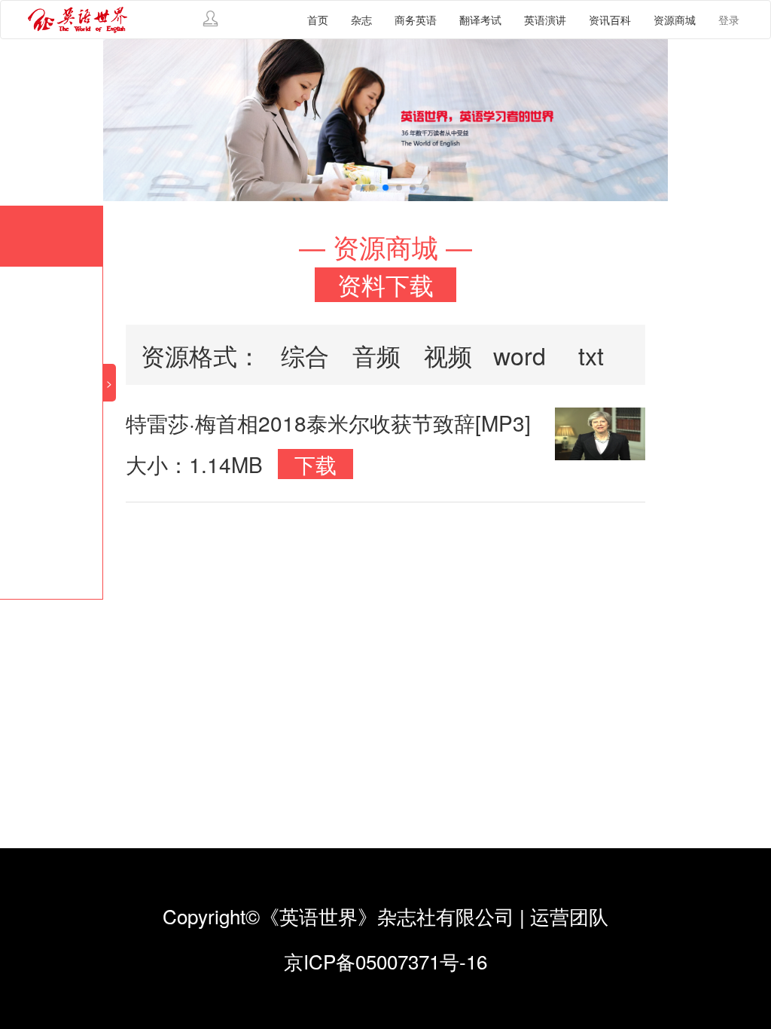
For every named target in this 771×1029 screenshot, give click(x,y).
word (519, 354)
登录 (728, 19)
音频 (376, 354)
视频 (448, 354)
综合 (305, 354)
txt (591, 354)
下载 (315, 464)
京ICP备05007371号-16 (385, 961)
